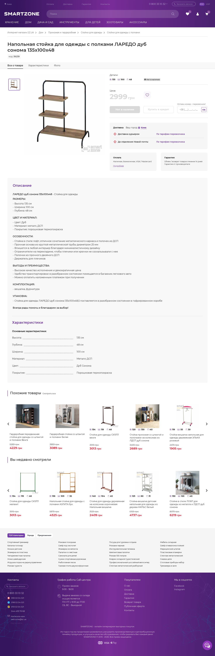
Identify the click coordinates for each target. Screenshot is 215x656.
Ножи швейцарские (16, 559)
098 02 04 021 (17, 602)
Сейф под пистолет (67, 545)
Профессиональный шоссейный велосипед (129, 562)
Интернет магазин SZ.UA (20, 32)
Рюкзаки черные (116, 545)
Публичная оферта (134, 606)
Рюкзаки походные (67, 542)
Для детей (92, 22)
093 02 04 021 (17, 607)
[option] (14, 85)
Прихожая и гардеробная (62, 32)
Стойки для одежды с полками (123, 32)
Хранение (12, 22)
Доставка (67, 4)
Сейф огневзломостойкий (172, 545)
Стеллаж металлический (171, 556)
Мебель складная (168, 542)
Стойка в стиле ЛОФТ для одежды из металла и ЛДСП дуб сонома (187, 504)
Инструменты (69, 22)
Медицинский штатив (170, 549)
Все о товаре (15, 65)
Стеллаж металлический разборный (126, 566)
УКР (208, 4)
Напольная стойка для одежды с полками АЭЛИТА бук (67, 503)
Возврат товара (132, 602)
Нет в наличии (125, 109)
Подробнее (118, 166)
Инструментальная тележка (122, 549)
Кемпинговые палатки (119, 552)
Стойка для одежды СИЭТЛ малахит (24, 503)
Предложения (44, 535)
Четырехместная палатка (18, 556)
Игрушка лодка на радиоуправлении (24, 562)
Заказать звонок (185, 4)
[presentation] (9, 424)
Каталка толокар (15, 545)
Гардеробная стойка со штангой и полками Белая (67, 435)
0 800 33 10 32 (157, 4)
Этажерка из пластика (17, 552)
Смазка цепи (166, 559)
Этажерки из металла (68, 549)
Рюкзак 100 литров (117, 556)
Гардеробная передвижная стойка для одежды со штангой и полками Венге (26, 437)
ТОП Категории (16, 535)
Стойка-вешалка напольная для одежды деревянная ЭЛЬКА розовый (187, 437)
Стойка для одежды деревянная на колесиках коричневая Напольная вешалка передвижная (107, 504)
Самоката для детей (67, 556)
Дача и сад (45, 22)
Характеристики (38, 65)
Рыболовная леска (67, 562)
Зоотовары (114, 22)
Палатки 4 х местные (67, 552)
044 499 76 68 (18, 611)
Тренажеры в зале (168, 566)
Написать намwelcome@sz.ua (18, 617)
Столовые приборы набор (172, 562)
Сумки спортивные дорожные (72, 559)
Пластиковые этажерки (171, 552)
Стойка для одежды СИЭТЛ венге (104, 436)
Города (30, 535)
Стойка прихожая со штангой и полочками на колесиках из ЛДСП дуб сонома (147, 437)
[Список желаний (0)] (187, 13)
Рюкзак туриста (14, 566)
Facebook (179, 586)
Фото (57, 65)
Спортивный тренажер (17, 542)
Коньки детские (14, 549)
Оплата (50, 4)
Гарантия (86, 4)
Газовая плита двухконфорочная (73, 566)
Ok (203, 109)
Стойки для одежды (91, 32)
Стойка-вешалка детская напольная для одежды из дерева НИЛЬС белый (144, 504)
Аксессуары (138, 22)
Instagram (179, 589)
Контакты (105, 4)
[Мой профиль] (197, 13)
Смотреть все (49, 393)
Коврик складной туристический (124, 559)
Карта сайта (16, 623)
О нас (127, 585)
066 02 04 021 (17, 598)
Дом (28, 22)
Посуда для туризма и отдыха (122, 542)
